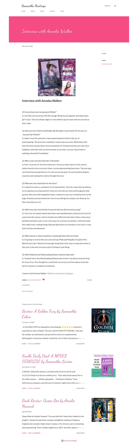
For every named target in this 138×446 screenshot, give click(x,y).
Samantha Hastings (34, 6)
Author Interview (107, 64)
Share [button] (104, 53)
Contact (52, 11)
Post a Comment (27, 291)
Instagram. (69, 273)
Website (51, 273)
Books (33, 11)
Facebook (59, 273)
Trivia (62, 11)
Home (23, 11)
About (42, 11)
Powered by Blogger (70, 441)
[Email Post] (43, 280)
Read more (80, 343)
